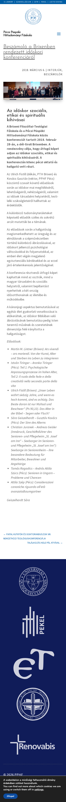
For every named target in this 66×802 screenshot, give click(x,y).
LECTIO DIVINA (55, 2)
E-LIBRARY (8, 2)
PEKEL (44, 2)
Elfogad (10, 796)
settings (38, 789)
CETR (36, 2)
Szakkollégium (23, 2)
